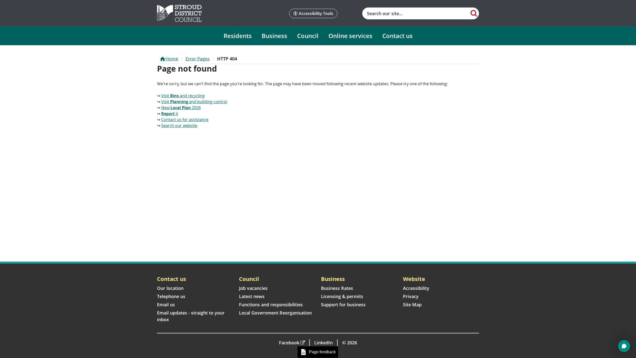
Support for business (343, 305)
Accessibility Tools (316, 13)
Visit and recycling (183, 95)
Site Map (412, 305)
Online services (350, 36)
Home (171, 59)
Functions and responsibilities (271, 305)
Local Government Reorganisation (275, 313)
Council (307, 36)
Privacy (411, 296)
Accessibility (416, 288)
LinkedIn (323, 343)
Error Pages (198, 59)
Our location (170, 288)
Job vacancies (253, 288)
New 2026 (181, 107)
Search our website (179, 125)
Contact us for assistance (184, 119)
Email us (166, 305)
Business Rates (337, 288)
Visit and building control (194, 101)
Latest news (252, 296)
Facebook (289, 343)
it (169, 113)
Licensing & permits (342, 296)
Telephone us (171, 296)
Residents (238, 36)
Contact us (397, 36)
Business (274, 36)
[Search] (474, 13)
